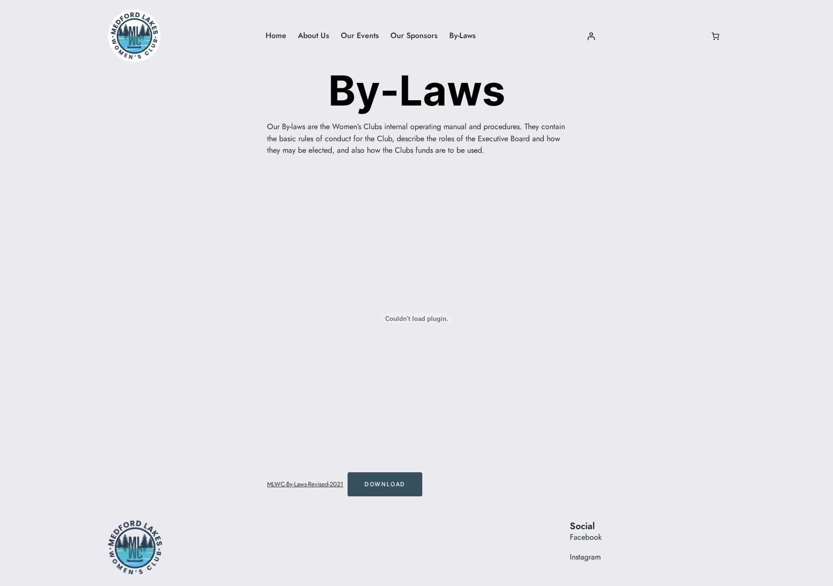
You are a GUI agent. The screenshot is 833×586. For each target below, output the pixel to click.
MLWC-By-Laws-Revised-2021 (305, 484)
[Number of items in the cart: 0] (715, 36)
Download (384, 484)
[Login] (591, 36)
